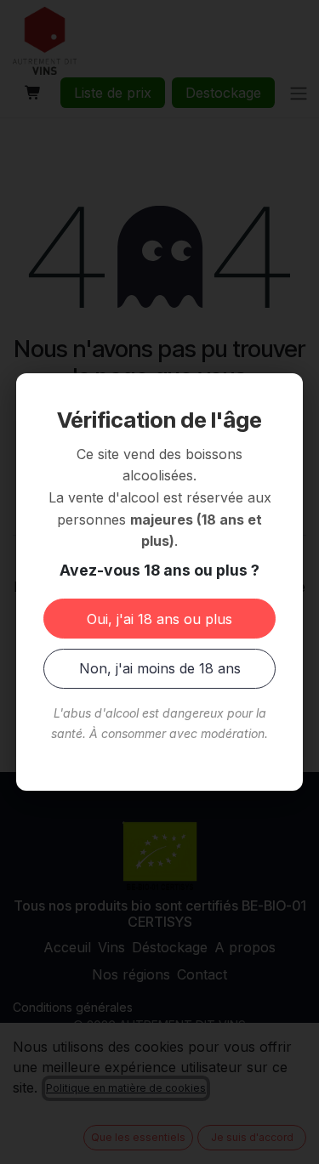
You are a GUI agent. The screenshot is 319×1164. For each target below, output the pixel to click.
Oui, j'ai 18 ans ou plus (159, 618)
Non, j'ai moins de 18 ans (160, 668)
